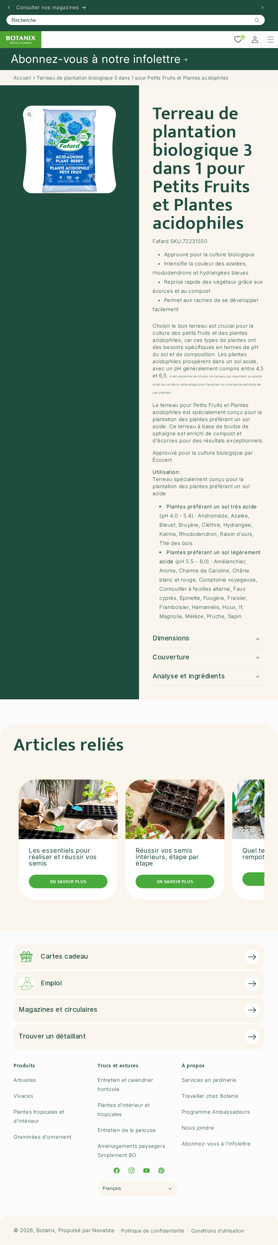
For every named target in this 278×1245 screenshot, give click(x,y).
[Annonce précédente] (8, 7)
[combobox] (135, 20)
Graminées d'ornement (43, 1137)
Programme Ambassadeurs (216, 1112)
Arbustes (25, 1080)
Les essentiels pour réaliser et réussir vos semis (63, 857)
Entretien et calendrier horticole (125, 1084)
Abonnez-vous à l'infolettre (216, 1143)
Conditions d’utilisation (217, 1230)
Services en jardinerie (209, 1080)
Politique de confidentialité (152, 1230)
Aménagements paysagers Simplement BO (131, 1150)
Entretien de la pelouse (127, 1130)
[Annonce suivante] (262, 7)
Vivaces (23, 1096)
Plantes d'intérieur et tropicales (124, 1109)
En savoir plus (68, 882)
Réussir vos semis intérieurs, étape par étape (167, 857)
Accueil (22, 78)
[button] (270, 39)
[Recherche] (257, 20)
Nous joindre (198, 1127)
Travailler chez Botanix (210, 1096)
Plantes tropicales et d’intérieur (39, 1116)
